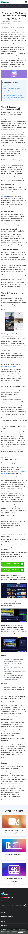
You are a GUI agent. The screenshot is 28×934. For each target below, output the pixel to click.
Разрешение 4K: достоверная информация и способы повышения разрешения (14, 880)
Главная (3, 5)
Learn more (14, 932)
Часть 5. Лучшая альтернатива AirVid (13, 95)
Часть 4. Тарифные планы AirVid (12, 93)
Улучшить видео (14, 5)
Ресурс (7, 5)
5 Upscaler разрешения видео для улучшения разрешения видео (14, 855)
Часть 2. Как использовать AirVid (12, 88)
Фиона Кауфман (6, 21)
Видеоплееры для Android (8, 366)
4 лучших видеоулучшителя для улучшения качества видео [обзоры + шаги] (14, 832)
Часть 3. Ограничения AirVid (11, 90)
